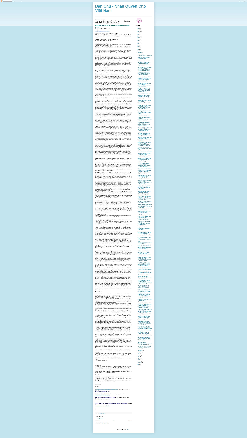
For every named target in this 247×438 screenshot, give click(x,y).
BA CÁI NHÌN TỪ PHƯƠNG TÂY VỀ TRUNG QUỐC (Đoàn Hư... (144, 246)
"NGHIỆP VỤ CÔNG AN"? (142, 342)
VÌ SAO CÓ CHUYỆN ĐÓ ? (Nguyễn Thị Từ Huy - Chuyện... (145, 310)
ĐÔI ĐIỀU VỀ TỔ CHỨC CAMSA (143, 287)
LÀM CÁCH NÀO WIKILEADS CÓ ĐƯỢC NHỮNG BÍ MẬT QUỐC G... (144, 70)
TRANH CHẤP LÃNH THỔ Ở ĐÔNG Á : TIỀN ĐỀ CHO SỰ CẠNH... (145, 128)
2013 (138, 46)
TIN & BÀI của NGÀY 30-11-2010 (143, 72)
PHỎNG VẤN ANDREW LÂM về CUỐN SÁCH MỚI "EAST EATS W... (145, 138)
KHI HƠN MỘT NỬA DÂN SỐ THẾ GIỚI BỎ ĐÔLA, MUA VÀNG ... (145, 283)
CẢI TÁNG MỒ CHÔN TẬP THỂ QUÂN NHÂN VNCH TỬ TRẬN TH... (144, 171)
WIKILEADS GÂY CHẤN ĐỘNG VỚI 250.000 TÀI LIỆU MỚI (144, 154)
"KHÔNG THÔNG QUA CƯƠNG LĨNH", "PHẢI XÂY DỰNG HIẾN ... (145, 205)
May (139, 356)
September (140, 350)
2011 (138, 49)
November (140, 53)
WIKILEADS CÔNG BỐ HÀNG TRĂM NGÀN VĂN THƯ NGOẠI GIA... (144, 159)
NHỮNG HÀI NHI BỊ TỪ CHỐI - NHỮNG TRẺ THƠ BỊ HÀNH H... (145, 120)
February (139, 361)
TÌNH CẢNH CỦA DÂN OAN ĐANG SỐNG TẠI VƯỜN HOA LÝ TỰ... (144, 134)
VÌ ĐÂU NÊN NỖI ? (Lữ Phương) (143, 202)
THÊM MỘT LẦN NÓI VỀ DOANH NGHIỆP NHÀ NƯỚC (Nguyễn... (144, 322)
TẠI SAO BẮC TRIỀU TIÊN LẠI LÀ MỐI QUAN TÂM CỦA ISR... (144, 235)
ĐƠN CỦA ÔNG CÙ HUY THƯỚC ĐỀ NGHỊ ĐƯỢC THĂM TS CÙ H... (144, 347)
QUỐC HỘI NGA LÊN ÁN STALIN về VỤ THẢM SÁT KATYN (145, 300)
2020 (138, 36)
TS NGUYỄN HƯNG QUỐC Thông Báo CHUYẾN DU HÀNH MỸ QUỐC (144, 145)
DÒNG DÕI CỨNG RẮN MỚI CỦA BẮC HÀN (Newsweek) (145, 183)
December (140, 52)
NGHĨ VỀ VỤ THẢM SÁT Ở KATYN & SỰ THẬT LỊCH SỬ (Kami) (144, 186)
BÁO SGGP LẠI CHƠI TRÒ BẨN (143, 271)
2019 (138, 37)
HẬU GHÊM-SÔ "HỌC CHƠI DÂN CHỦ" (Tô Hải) (144, 188)
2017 (138, 40)
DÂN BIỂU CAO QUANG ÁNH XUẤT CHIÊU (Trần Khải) (144, 84)
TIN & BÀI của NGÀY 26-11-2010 (143, 293)
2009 (138, 364)
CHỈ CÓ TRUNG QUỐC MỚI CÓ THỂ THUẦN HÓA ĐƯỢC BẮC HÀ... (144, 297)
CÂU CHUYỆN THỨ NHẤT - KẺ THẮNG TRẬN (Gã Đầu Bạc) (143, 333)
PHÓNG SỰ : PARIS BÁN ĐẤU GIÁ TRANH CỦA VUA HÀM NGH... (144, 317)
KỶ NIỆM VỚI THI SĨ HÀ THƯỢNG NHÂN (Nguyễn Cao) (144, 224)
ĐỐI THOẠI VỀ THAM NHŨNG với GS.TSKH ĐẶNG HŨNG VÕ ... (144, 194)
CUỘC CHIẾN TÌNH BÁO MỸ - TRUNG (144, 239)
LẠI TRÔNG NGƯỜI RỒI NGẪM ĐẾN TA (145, 328)
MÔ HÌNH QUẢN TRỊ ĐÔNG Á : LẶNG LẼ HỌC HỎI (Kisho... (144, 258)
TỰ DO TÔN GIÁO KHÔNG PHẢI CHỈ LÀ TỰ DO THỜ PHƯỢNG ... (144, 314)
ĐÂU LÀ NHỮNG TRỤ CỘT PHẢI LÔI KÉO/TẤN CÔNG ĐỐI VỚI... (144, 233)
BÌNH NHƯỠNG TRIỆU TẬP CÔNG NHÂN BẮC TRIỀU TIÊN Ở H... (144, 96)
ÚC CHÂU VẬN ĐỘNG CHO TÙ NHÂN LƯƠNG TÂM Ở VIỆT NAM (144, 267)
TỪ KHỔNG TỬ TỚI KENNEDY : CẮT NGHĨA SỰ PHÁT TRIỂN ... (144, 260)
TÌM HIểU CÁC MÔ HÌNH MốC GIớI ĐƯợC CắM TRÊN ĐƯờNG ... (144, 265)
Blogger (128, 429)
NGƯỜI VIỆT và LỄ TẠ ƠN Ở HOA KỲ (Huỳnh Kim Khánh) (144, 324)
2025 (138, 28)
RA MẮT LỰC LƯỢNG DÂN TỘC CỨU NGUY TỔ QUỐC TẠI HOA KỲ (144, 79)
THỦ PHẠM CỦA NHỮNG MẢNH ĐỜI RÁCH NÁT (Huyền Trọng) (144, 192)
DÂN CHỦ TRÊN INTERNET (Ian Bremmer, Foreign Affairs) (143, 164)
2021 (138, 34)
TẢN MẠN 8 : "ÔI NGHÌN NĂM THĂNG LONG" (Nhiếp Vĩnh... (144, 319)
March (139, 359)
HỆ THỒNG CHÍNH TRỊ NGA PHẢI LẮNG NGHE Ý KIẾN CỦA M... (144, 274)
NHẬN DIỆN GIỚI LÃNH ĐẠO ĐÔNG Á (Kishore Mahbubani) (144, 255)
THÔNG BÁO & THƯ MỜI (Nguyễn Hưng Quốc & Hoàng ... (144, 58)
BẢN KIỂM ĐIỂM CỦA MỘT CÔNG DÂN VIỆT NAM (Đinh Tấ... (144, 108)
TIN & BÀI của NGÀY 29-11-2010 (143, 132)
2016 (138, 42)
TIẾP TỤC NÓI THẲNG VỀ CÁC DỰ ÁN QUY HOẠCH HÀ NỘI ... (145, 278)
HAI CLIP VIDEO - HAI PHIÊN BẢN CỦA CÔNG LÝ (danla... (144, 214)
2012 (138, 48)
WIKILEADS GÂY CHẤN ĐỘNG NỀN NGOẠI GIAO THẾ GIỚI (144, 156)
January (139, 362)
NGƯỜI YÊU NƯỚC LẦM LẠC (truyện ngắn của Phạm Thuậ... (144, 217)
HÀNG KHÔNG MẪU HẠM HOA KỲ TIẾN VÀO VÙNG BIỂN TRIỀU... (144, 327)
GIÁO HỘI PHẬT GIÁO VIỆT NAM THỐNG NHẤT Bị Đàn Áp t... (143, 81)
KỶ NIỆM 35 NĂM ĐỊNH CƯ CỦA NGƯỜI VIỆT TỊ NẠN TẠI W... (143, 286)
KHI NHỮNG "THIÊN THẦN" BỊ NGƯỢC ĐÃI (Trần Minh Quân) (144, 263)
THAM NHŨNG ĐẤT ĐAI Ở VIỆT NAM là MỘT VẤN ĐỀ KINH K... (144, 209)
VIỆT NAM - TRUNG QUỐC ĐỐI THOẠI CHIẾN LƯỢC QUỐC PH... (144, 248)
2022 (138, 33)
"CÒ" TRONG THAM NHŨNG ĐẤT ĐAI (144, 272)
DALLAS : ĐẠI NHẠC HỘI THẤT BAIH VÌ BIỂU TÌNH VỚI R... (144, 143)
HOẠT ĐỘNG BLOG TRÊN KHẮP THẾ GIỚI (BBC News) (144, 65)
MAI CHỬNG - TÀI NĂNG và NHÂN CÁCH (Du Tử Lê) (144, 60)
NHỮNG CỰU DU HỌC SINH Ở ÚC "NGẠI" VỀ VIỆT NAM (144, 123)
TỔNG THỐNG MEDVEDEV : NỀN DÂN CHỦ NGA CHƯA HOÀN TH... (145, 344)
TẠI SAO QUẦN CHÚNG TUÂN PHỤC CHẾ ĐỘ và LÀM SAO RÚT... (144, 199)
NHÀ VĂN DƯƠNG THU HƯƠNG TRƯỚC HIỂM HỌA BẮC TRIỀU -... (144, 338)
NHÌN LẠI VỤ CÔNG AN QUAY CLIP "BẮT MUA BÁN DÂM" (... (144, 212)
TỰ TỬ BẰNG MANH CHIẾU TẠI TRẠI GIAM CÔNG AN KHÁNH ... (144, 250)
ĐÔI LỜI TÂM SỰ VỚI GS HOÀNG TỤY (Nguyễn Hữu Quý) (144, 181)
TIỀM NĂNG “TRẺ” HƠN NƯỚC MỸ (144, 291)
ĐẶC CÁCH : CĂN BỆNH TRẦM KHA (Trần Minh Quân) (144, 340)
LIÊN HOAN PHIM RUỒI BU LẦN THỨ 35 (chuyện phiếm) (144, 111)
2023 (138, 31)
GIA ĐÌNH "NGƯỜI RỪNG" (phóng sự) (144, 269)
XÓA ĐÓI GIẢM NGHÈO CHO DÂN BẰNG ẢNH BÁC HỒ (144, 281)
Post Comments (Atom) (104, 422)
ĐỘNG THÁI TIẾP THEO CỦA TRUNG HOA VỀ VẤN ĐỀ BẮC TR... (144, 176)
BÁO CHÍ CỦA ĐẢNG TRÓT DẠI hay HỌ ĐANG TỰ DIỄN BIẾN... (144, 302)
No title (139, 241)
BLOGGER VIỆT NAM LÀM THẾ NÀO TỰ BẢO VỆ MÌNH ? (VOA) (144, 106)
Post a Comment (100, 418)
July (139, 353)
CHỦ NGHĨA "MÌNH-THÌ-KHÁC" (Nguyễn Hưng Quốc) (143, 161)
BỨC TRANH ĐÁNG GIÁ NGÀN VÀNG (144, 201)
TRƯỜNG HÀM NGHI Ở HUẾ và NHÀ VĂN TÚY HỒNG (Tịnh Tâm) (144, 219)
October (139, 349)
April (139, 358)
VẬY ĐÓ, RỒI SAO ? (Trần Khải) (143, 147)
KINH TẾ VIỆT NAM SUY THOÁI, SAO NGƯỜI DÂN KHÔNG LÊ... (144, 166)
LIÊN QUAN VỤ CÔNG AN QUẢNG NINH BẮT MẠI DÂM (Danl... (144, 74)
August (139, 352)
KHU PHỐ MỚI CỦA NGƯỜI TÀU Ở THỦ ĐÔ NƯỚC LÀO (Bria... (144, 63)
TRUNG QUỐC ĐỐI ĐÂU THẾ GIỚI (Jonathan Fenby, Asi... (144, 91)
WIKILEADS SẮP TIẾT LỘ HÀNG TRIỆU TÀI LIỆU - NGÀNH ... (145, 243)
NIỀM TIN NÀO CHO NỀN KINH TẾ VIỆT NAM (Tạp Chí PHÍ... (144, 125)
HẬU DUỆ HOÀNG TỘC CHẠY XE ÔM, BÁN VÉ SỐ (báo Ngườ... (144, 173)
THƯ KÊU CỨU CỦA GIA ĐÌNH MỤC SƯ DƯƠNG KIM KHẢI (144, 77)
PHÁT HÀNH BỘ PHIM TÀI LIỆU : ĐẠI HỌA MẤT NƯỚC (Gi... (144, 86)
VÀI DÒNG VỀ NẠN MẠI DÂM (143, 276)
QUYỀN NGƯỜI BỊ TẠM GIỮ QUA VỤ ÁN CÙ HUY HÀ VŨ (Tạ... (144, 197)
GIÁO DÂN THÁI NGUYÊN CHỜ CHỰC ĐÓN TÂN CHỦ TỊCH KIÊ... (145, 152)
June (139, 355)
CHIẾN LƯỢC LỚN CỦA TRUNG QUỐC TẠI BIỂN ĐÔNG (143, 253)
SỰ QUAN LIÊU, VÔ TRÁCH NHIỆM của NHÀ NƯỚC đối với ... (144, 290)
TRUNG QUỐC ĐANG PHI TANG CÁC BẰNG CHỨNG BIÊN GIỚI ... (144, 307)
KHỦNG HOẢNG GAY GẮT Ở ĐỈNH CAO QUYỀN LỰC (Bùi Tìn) (144, 295)
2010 (138, 51)
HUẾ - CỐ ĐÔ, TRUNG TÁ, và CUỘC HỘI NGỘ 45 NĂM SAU (144, 227)
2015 (138, 43)
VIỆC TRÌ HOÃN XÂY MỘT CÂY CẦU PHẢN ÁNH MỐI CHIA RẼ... (144, 130)
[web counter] (139, 19)
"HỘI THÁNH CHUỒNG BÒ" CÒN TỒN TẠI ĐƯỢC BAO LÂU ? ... (144, 312)
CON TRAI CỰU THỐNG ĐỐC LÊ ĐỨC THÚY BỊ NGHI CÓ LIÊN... (144, 305)
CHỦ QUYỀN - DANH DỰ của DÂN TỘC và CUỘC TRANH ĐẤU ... (144, 115)
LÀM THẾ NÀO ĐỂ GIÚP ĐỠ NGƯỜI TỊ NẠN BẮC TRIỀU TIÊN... (144, 68)
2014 (138, 45)
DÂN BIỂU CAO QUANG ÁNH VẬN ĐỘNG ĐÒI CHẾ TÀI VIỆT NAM (144, 89)
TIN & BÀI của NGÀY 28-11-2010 (143, 190)
